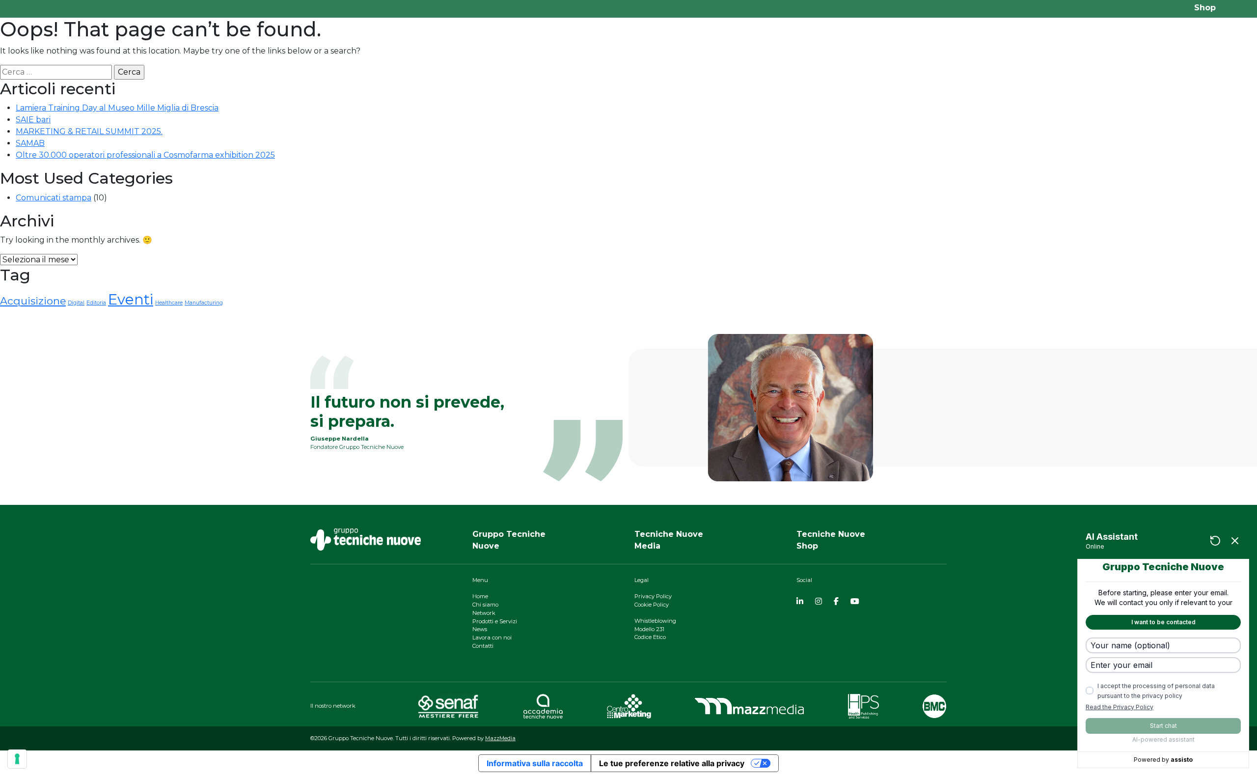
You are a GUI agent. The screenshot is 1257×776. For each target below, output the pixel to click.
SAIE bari (33, 119)
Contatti (482, 645)
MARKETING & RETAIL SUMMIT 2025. (89, 131)
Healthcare (169, 303)
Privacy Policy (653, 596)
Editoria (96, 303)
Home (480, 596)
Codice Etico (650, 637)
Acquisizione (33, 301)
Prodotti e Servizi (494, 621)
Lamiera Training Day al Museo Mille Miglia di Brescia (117, 107)
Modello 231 (649, 629)
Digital (76, 303)
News (479, 629)
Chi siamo (485, 604)
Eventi (130, 299)
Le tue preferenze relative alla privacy (671, 763)
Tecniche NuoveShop (830, 540)
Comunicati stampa (53, 197)
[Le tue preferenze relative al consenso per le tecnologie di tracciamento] (17, 758)
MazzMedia (500, 738)
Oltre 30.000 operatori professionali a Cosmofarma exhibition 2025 (145, 155)
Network (483, 613)
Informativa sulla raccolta (535, 763)
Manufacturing (204, 303)
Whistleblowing (655, 620)
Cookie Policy (651, 604)
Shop (1205, 7)
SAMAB (30, 143)
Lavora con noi (492, 637)
